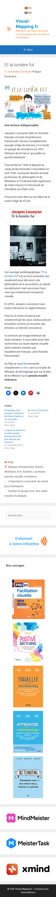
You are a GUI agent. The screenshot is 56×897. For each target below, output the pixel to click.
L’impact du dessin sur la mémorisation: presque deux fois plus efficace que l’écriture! (14, 436)
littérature (10, 471)
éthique (12, 466)
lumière (27, 471)
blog (10, 462)
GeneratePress (28, 892)
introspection (26, 466)
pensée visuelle (13, 476)
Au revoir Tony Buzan (38, 410)
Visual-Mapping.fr (27, 23)
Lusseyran (39, 471)
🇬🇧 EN (28, 12)
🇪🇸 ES (28, 8)
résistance (30, 476)
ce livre (24, 367)
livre (19, 471)
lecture (39, 466)
